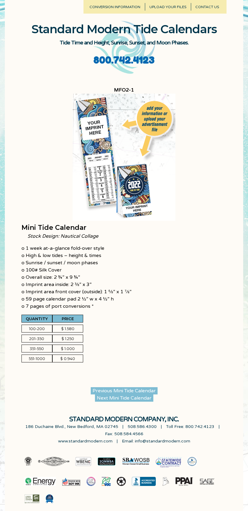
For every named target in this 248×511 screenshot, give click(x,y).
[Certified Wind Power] (40, 482)
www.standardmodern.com (85, 441)
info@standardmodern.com (162, 441)
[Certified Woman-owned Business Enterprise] (83, 464)
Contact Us (207, 7)
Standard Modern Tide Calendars (124, 29)
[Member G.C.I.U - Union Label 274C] (28, 464)
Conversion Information (115, 7)
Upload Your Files (167, 7)
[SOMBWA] (106, 464)
